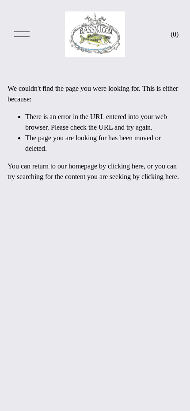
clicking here (126, 166)
